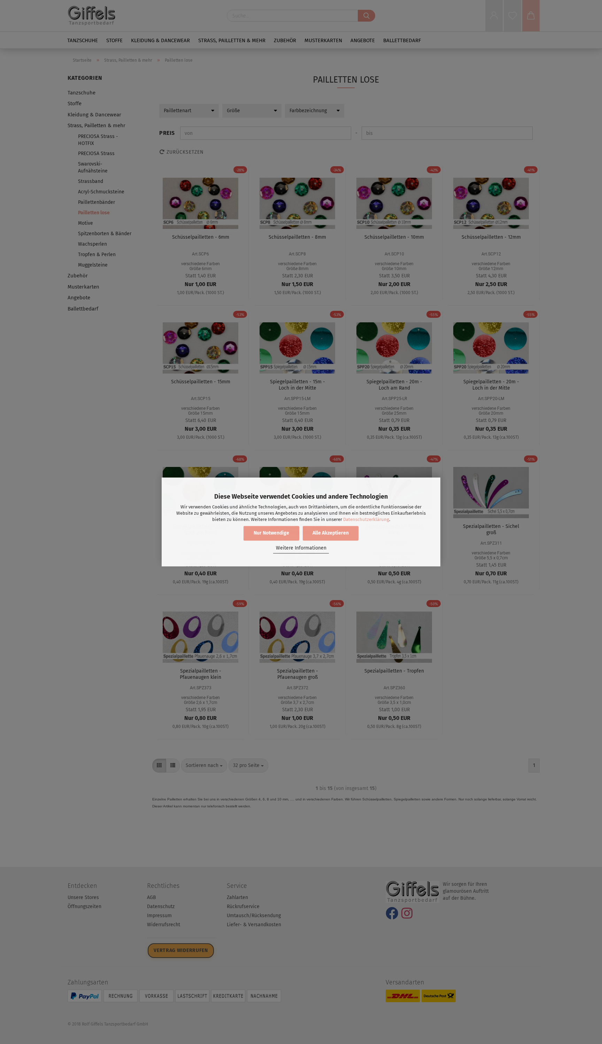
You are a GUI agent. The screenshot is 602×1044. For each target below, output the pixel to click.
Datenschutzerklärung (366, 519)
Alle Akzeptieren (330, 533)
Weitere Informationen (301, 548)
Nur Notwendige (271, 533)
